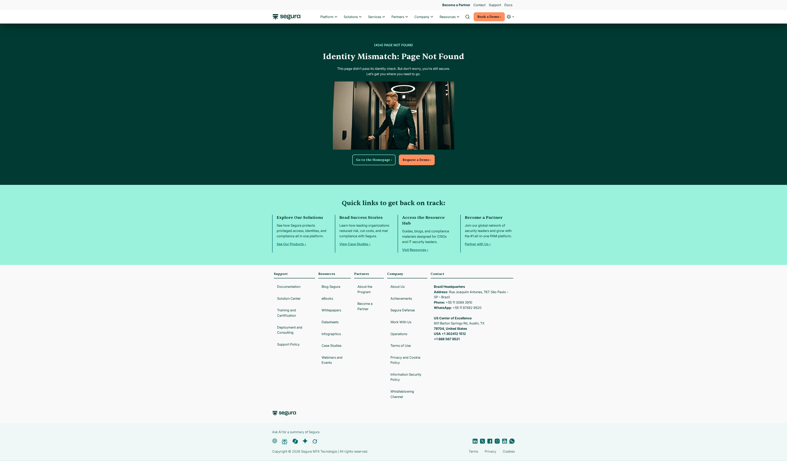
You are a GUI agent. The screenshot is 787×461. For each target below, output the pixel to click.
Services (374, 17)
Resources (448, 17)
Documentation (288, 287)
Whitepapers (331, 310)
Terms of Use (400, 345)
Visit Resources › (415, 250)
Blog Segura (331, 287)
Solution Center (289, 298)
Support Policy (288, 344)
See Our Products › (291, 244)
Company (421, 17)
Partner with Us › (478, 244)
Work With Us (400, 322)
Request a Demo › (417, 160)
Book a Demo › (489, 17)
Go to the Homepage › (374, 160)
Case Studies (331, 345)
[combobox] (393, 22)
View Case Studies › (354, 244)
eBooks (327, 298)
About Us (397, 287)
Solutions (351, 17)
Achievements (401, 298)
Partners (397, 17)
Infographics (331, 334)
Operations (398, 334)
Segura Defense (402, 310)
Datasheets (330, 322)
